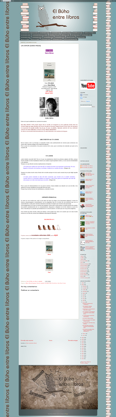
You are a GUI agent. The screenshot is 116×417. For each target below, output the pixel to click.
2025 (83, 284)
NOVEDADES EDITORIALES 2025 (29, 33)
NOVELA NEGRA (67, 33)
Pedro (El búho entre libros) (87, 167)
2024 (83, 337)
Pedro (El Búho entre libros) (87, 165)
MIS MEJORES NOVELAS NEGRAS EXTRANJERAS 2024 (88, 326)
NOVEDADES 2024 (44, 33)
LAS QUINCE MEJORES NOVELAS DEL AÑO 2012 (89, 174)
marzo (84, 302)
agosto (84, 293)
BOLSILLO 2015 (35, 39)
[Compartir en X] (47, 281)
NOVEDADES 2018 (25, 37)
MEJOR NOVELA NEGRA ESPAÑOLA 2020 (89, 199)
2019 (83, 346)
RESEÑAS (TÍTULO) (54, 35)
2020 (83, 344)
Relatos (81, 276)
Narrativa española (40, 283)
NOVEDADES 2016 (48, 37)
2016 (83, 351)
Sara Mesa (60, 283)
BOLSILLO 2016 (25, 39)
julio (84, 295)
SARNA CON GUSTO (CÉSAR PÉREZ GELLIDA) (89, 186)
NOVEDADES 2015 (60, 37)
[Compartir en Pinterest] (50, 281)
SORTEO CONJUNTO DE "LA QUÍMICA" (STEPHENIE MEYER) (90, 247)
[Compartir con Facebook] (49, 281)
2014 (83, 355)
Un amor (64, 283)
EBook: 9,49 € (49, 93)
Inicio (50, 340)
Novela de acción (83, 267)
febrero (84, 333)
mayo (84, 298)
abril (84, 300)
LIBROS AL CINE (65, 35)
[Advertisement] (49, 329)
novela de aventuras (84, 277)
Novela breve (54, 283)
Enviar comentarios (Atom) (31, 343)
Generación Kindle (83, 260)
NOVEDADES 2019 (86, 35)
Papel (49, 272)
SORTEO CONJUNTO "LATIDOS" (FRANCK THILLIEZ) (89, 222)
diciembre (85, 286)
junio (84, 296)
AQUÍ (56, 235)
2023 (83, 339)
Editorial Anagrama (32, 283)
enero (84, 335)
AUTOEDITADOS (75, 35)
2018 (83, 348)
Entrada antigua (73, 340)
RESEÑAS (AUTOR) (77, 33)
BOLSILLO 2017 (81, 37)
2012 (83, 358)
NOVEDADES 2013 (57, 39)
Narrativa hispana (83, 265)
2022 (83, 341)
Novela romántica (83, 274)
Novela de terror (83, 270)
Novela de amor (83, 268)
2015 (83, 353)
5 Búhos (81, 259)
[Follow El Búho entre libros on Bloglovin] (85, 101)
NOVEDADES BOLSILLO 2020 (39, 35)
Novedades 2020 (48, 283)
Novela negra (83, 273)
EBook (49, 254)
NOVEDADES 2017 (37, 37)
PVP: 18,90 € (49, 91)
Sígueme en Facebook (81, 95)
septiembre (85, 291)
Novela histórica (83, 271)
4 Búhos (26, 283)
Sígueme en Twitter (81, 98)
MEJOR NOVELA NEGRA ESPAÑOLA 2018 (89, 235)
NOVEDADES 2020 (25, 35)
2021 (83, 342)
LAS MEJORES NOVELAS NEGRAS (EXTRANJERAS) (89, 205)
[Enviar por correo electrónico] (45, 281)
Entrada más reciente (27, 340)
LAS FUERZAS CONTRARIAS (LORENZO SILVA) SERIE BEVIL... (89, 312)
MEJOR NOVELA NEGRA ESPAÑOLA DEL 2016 (89, 241)
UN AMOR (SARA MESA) (88, 318)
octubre (84, 289)
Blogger (66, 413)
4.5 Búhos (82, 257)
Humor (81, 262)
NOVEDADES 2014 (46, 39)
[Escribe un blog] (46, 281)
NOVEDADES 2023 (56, 33)
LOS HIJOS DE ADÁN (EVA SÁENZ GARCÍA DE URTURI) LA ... (88, 330)
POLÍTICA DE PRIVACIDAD (70, 39)
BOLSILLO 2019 (71, 37)
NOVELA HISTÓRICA (90, 33)
